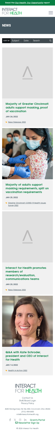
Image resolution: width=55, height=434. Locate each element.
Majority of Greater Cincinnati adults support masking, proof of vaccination (27, 107)
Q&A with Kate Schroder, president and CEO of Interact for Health (27, 355)
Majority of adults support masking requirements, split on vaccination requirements (27, 188)
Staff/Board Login (27, 400)
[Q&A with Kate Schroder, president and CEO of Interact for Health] (27, 321)
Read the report (27, 3)
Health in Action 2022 (17, 370)
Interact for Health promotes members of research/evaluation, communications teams (26, 273)
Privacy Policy (27, 403)
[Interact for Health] (12, 11)
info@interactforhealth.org (27, 414)
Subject (15, 40)
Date (26, 40)
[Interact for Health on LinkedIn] (25, 420)
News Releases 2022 (17, 122)
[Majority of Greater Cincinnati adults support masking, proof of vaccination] (27, 73)
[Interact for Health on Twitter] (15, 420)
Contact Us (27, 398)
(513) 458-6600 (27, 411)
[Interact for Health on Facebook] (10, 420)
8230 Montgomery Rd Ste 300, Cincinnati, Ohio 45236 (27, 409)
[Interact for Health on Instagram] (20, 420)
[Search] (50, 40)
